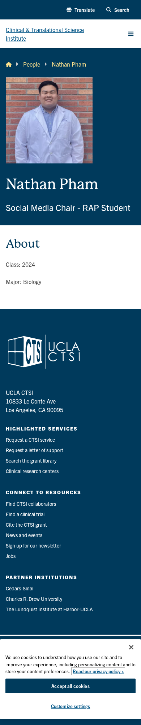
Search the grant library (31, 460)
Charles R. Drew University (34, 598)
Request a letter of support (34, 450)
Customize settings (70, 706)
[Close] (131, 647)
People (31, 64)
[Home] (9, 64)
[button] (81, 10)
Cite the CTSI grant (26, 524)
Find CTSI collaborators (31, 503)
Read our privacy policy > (98, 671)
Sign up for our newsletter (33, 545)
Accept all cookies (70, 686)
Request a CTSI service (30, 439)
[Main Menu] (131, 34)
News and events (24, 535)
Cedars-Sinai (19, 588)
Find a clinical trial (25, 514)
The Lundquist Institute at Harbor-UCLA (49, 609)
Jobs (11, 556)
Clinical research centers (32, 471)
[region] (70, 679)
